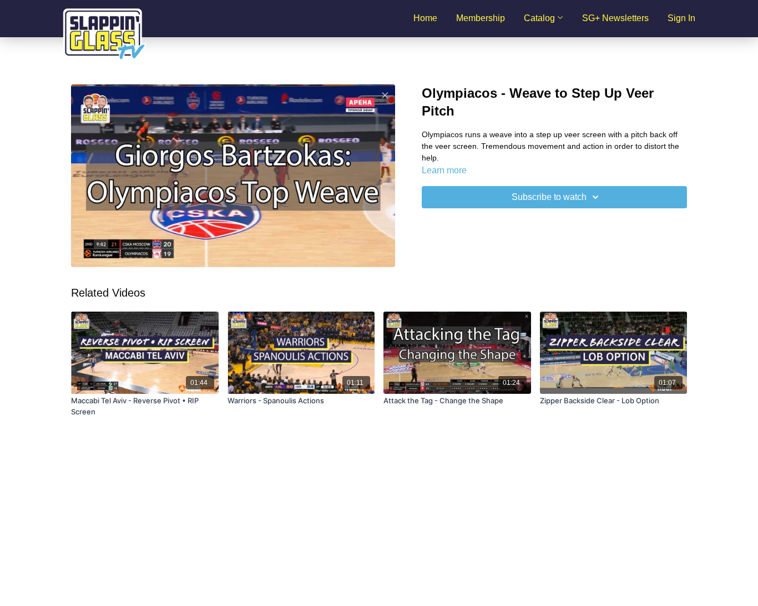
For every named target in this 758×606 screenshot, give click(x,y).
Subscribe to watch (549, 197)
